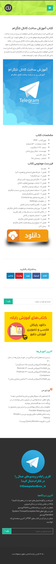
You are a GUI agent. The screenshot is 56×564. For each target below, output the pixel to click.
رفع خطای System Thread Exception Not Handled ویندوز (32, 513)
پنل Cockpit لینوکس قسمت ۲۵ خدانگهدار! (32, 364)
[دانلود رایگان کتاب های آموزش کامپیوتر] (28, 327)
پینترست (19, 275)
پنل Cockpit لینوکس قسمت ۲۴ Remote (33, 368)
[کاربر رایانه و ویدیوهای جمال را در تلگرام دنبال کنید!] (33, 469)
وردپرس (45, 390)
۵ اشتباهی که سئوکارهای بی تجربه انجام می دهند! (30, 396)
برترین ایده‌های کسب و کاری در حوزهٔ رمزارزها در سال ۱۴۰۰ (29, 359)
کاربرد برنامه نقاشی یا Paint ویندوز (32, 507)
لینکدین (10, 275)
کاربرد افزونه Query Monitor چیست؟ (34, 421)
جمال (51, 518)
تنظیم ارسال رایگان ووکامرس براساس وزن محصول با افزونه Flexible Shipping (29, 408)
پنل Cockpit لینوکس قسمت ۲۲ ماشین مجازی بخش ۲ (29, 379)
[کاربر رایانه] (8, 4)
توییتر (28, 275)
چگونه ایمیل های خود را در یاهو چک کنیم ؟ (28, 500)
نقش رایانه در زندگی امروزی (35, 504)
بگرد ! (8, 301)
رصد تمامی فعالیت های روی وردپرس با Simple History (31, 416)
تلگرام (45, 275)
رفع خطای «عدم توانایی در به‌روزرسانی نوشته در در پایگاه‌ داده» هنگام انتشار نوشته (30, 401)
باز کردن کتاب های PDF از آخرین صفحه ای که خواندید (31, 520)
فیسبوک (36, 275)
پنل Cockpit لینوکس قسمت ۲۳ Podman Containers (33, 373)
